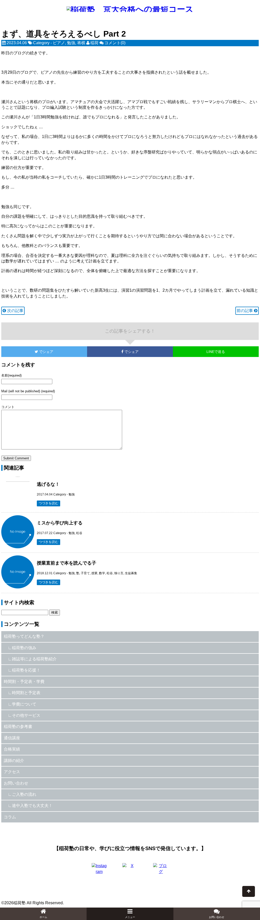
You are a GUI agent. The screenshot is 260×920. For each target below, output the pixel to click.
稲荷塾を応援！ (26, 670)
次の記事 (14, 310)
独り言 (118, 573)
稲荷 (94, 43)
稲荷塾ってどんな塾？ (24, 636)
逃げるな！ (48, 484)
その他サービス (26, 715)
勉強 (71, 43)
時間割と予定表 (26, 693)
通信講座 (12, 738)
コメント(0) (114, 43)
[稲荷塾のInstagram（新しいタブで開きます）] (99, 870)
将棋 (81, 43)
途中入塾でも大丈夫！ (32, 805)
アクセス (12, 772)
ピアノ (59, 43)
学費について (24, 704)
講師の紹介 (14, 760)
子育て (85, 573)
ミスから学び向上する (60, 522)
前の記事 (245, 310)
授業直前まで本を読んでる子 (66, 563)
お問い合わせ (16, 783)
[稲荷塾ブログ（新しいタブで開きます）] (160, 870)
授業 (94, 573)
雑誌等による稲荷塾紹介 (34, 659)
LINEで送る (215, 352)
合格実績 (12, 749)
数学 (102, 573)
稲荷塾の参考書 (18, 726)
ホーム (43, 917)
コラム (10, 817)
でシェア (27, 352)
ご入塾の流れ (24, 794)
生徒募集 (131, 573)
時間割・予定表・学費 (24, 681)
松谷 (79, 533)
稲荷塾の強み (24, 648)
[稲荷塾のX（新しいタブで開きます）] (130, 870)
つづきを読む (48, 503)
